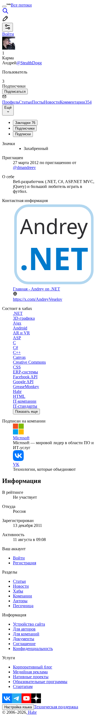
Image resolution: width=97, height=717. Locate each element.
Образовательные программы (40, 681)
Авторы (20, 600)
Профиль (10, 102)
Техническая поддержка (56, 707)
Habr (32, 712)
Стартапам (23, 686)
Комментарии (76, 102)
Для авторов (24, 629)
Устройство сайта (29, 624)
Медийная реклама (30, 672)
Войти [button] (8, 34)
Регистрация (24, 563)
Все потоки (21, 5)
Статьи (25, 102)
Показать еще (26, 411)
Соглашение (24, 643)
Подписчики (24, 128)
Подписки (23, 134)
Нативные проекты (30, 676)
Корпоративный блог (32, 667)
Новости (52, 102)
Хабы (18, 591)
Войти (19, 558)
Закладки (25, 123)
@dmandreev (24, 167)
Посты (38, 102)
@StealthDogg (29, 62)
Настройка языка (18, 707)
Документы (23, 638)
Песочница (23, 605)
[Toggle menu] (4, 6)
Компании (22, 596)
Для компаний (26, 634)
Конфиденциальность (33, 648)
